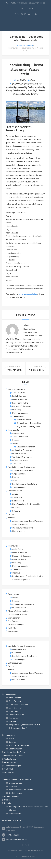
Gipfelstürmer (14, 618)
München (16, 507)
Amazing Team (18, 433)
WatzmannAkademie (21, 93)
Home (19, 45)
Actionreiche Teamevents (23, 450)
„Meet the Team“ (24, 420)
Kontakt (11, 517)
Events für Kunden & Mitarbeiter (21, 467)
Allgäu (15, 494)
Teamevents (13, 430)
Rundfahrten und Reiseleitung (24, 484)
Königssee (16, 477)
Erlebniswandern (19, 453)
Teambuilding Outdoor (25, 87)
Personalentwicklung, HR (31, 83)
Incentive (16, 573)
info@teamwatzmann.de (16, 839)
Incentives (16, 480)
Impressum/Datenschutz (22, 528)
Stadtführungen (19, 487)
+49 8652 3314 (12, 835)
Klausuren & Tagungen (21, 406)
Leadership (28, 45)
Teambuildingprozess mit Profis (24, 90)
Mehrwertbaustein (20, 413)
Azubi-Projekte (18, 393)
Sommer (16, 440)
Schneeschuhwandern (26, 447)
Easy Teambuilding (20, 403)
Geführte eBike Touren (22, 457)
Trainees (41, 90)
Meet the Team (19, 559)
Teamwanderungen (16, 624)
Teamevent (17, 569)
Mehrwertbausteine (28, 294)
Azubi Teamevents (20, 436)
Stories (11, 514)
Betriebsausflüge (15, 490)
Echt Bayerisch (18, 501)
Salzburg (16, 511)
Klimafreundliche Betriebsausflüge (26, 504)
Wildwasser (13, 631)
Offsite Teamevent (20, 460)
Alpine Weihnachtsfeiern (22, 470)
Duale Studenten (19, 399)
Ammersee (17, 497)
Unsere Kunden (18, 531)
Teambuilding (11, 87)
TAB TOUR (17, 463)
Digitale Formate (19, 396)
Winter (15, 443)
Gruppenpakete (19, 474)
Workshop (34, 93)
